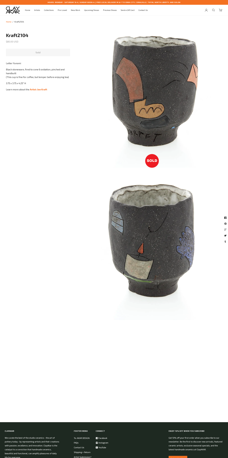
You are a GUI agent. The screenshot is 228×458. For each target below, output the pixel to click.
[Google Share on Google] (225, 229)
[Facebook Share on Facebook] (225, 217)
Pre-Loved (62, 10)
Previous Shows (110, 10)
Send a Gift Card (127, 10)
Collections (49, 10)
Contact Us (143, 10)
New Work (75, 10)
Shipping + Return (82, 452)
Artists (37, 10)
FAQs (76, 442)
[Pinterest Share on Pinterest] (225, 223)
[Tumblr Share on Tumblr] (225, 241)
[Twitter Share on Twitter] (225, 235)
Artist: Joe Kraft (38, 89)
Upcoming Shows (91, 10)
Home (27, 10)
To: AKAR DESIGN (82, 438)
